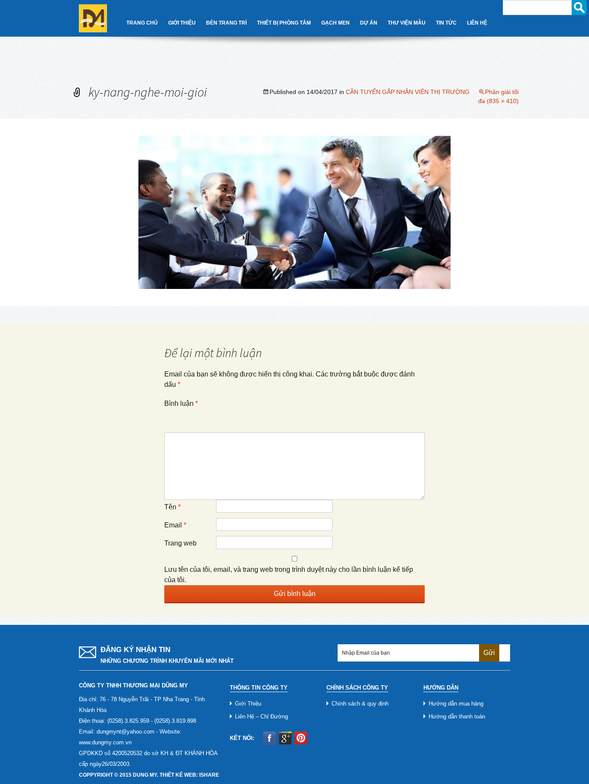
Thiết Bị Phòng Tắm (284, 23)
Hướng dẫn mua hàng (456, 703)
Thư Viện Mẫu (407, 23)
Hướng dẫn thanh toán (457, 716)
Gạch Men (335, 23)
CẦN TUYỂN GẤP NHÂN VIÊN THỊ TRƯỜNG (408, 91)
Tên (172, 507)
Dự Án (368, 23)
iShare (209, 775)
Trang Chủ (142, 23)
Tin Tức (446, 23)
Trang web (180, 543)
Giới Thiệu (182, 23)
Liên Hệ (477, 23)
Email (175, 525)
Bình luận (181, 403)
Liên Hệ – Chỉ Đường (261, 716)
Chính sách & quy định (360, 703)
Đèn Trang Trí (226, 23)
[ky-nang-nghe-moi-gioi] (294, 212)
